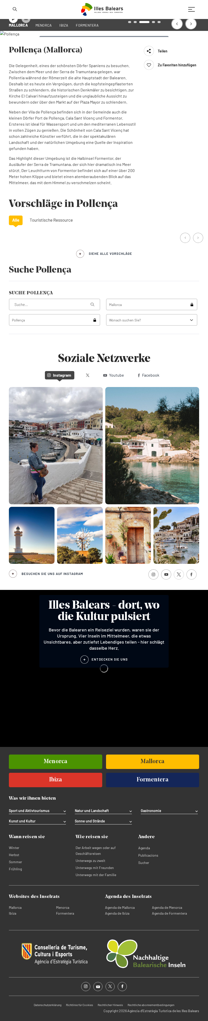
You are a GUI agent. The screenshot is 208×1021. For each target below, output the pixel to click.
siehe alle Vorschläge (110, 254)
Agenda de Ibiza (117, 913)
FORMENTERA (87, 25)
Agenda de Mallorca (120, 907)
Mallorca (15, 907)
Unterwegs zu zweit (90, 860)
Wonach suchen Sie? (125, 320)
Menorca (62, 907)
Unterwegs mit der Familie (96, 875)
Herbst (14, 855)
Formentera (65, 913)
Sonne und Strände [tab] (90, 821)
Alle (15, 219)
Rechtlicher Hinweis (110, 1005)
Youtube (116, 375)
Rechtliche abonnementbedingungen (151, 1005)
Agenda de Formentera (169, 913)
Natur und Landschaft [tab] (92, 811)
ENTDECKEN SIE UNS (110, 659)
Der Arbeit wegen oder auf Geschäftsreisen (96, 850)
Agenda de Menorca (167, 907)
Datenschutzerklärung (47, 1005)
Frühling (15, 869)
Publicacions (148, 855)
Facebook (150, 375)
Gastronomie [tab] (151, 811)
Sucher (143, 862)
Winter (14, 847)
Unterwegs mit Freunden (95, 867)
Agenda (144, 848)
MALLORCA (18, 25)
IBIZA (63, 25)
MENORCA (44, 25)
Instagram (62, 375)
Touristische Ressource (51, 219)
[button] (177, 23)
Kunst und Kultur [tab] (22, 821)
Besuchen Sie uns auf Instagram (52, 574)
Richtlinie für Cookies (79, 1005)
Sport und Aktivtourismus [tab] (29, 811)
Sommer (15, 862)
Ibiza (12, 913)
